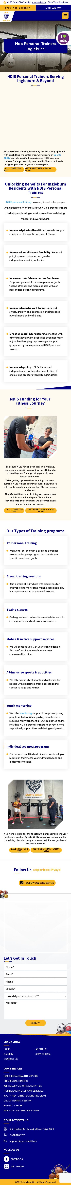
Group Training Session (17, 1100)
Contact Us (11, 1058)
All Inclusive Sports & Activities (23, 1085)
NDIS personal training (18, 202)
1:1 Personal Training (16, 1080)
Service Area (43, 1054)
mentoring (26, 713)
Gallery (8, 1054)
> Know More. (26, 2)
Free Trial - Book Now (17, 7)
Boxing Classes (13, 1105)
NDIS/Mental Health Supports (21, 1075)
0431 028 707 (53, 7)
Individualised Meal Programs (21, 1110)
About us (41, 1049)
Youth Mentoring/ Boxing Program (25, 1095)
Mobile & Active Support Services (23, 1090)
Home (7, 1049)
